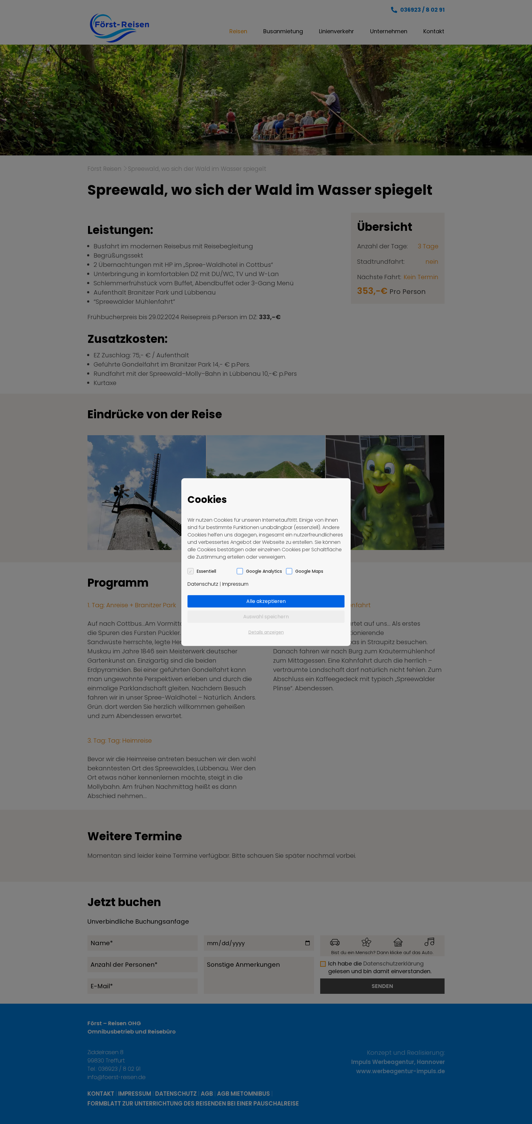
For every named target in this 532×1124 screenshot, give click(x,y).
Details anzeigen (266, 632)
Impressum (235, 583)
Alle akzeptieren (266, 600)
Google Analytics (264, 571)
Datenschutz (202, 583)
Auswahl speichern (266, 616)
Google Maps (309, 571)
